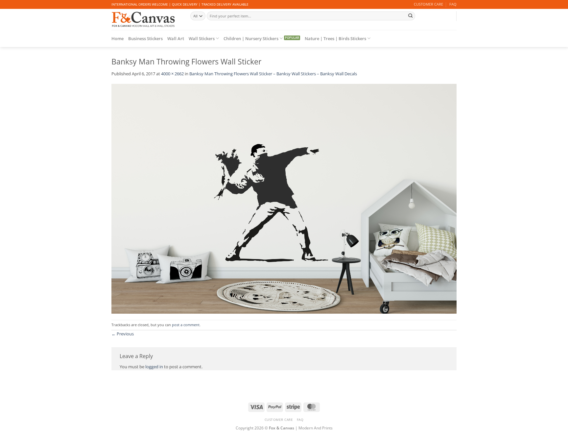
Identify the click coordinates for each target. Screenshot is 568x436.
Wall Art (175, 38)
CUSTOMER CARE (428, 4)
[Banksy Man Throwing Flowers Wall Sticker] (284, 198)
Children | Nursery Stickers (251, 38)
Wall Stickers (202, 38)
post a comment (186, 325)
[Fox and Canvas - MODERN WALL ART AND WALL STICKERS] (145, 19)
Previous (122, 334)
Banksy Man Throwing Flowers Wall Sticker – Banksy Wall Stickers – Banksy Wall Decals (273, 74)
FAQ (453, 4)
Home (117, 38)
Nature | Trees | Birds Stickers (335, 38)
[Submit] (410, 15)
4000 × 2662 (172, 74)
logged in (154, 367)
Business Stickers (145, 38)
